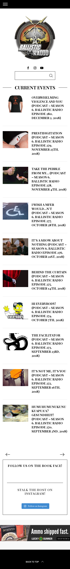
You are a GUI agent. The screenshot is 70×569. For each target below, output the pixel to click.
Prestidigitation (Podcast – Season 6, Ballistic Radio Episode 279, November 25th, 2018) (48, 143)
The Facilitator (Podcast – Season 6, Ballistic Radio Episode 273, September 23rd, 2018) (48, 345)
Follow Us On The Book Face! (35, 466)
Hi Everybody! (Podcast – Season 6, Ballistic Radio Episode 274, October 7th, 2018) (48, 311)
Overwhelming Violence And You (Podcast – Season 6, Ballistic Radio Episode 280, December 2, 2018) (48, 107)
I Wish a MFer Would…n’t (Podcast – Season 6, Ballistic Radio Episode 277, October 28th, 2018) (48, 214)
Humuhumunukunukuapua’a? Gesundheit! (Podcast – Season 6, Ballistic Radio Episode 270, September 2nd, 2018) (49, 419)
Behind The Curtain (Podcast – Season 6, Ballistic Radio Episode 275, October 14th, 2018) (49, 280)
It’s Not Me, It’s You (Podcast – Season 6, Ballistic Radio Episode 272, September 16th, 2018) (49, 381)
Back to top (32, 562)
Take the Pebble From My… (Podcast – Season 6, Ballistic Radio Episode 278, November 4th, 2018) (49, 179)
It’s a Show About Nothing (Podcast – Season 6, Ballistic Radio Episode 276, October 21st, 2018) (49, 248)
